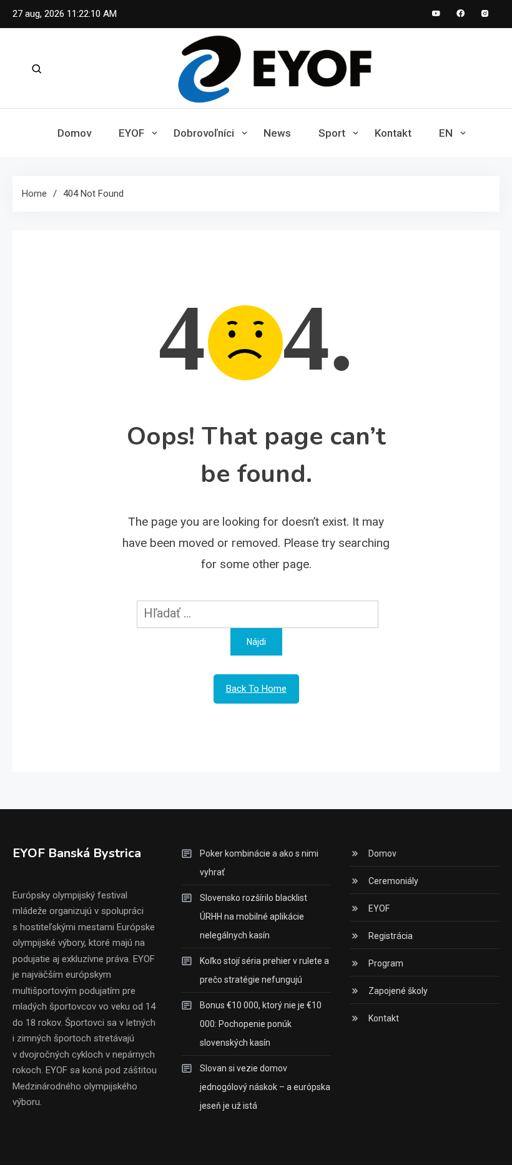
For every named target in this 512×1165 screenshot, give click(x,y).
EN (446, 133)
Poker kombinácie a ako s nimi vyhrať (259, 862)
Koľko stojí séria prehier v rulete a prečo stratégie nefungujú (264, 970)
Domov (74, 133)
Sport (331, 133)
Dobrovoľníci (204, 133)
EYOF (131, 133)
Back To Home (256, 688)
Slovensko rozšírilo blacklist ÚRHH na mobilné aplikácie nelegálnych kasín (253, 916)
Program (385, 963)
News (277, 133)
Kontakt (393, 133)
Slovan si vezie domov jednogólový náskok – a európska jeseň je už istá (265, 1087)
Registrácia (390, 936)
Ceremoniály (393, 881)
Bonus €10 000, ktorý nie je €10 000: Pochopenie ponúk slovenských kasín (261, 1024)
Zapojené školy (398, 991)
